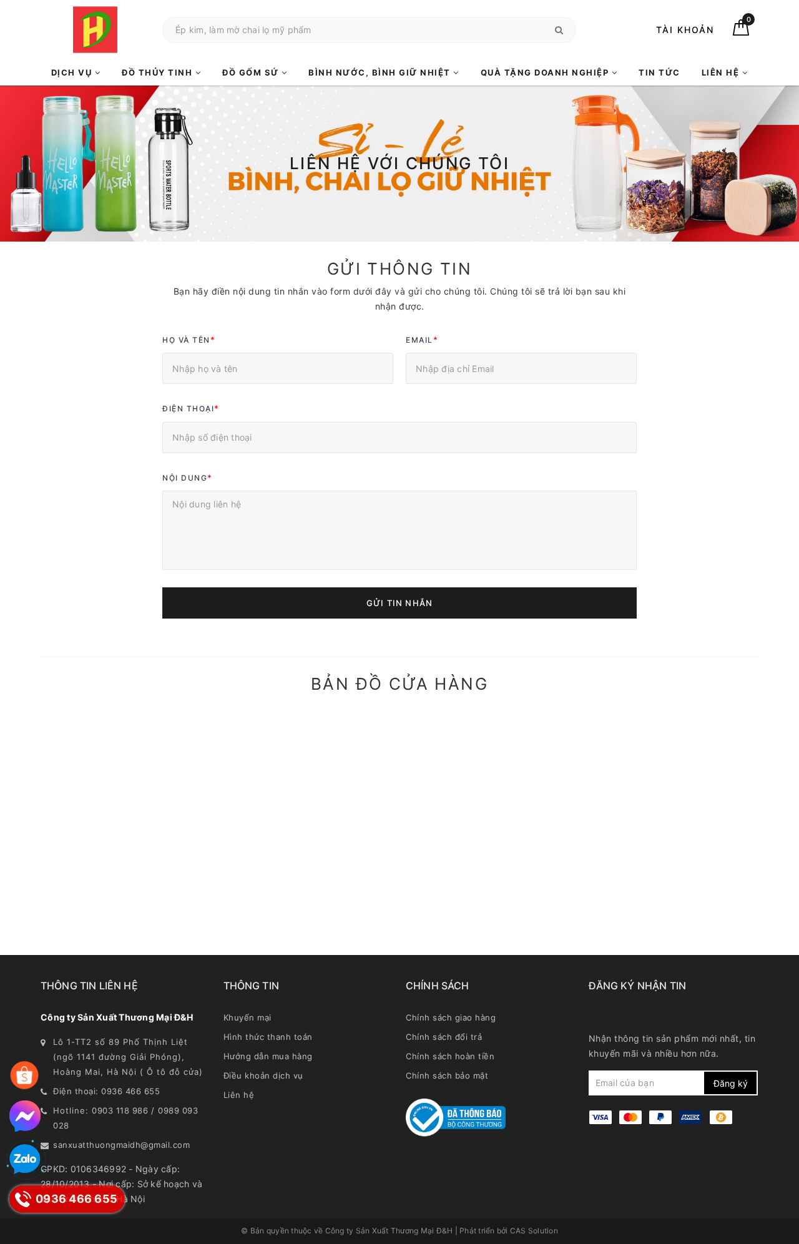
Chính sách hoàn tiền (450, 1056)
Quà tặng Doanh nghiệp (546, 72)
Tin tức (659, 72)
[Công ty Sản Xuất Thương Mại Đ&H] (95, 29)
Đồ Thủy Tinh (158, 72)
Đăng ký (730, 1083)
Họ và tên (188, 340)
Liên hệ (722, 72)
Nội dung (187, 477)
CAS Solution (534, 1230)
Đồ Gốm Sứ (252, 72)
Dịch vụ (73, 72)
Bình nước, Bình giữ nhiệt (380, 72)
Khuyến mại (247, 1017)
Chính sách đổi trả (444, 1037)
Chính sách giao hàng (451, 1017)
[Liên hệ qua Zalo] (25, 1159)
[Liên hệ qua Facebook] (25, 1116)
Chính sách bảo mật (447, 1075)
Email (422, 340)
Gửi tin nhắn (399, 603)
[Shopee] (24, 1075)
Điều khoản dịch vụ (263, 1075)
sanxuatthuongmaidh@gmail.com (121, 1145)
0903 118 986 (120, 1110)
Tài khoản (685, 29)
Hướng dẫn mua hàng (268, 1056)
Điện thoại (191, 408)
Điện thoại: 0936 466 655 (106, 1091)
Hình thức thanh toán (268, 1037)
